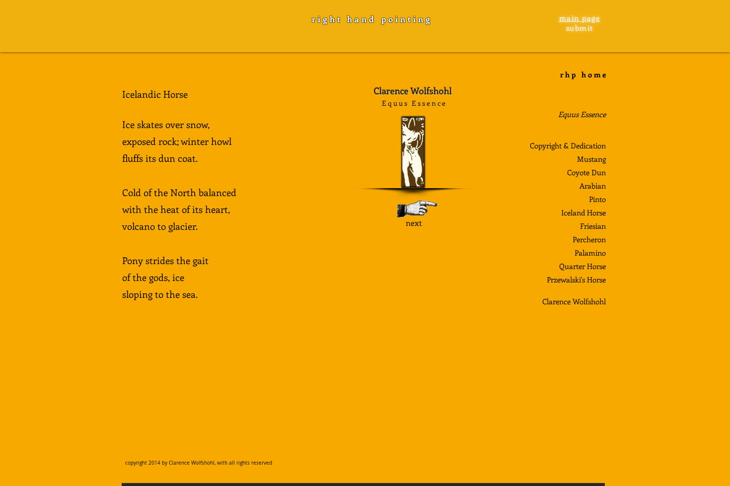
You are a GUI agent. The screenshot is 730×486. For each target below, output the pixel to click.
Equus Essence (582, 114)
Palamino (590, 253)
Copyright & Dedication (568, 145)
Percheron (589, 239)
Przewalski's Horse (576, 279)
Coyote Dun (586, 172)
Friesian (593, 226)
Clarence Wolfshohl (574, 301)
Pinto (597, 199)
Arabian (593, 186)
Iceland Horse (583, 212)
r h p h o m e (583, 74)
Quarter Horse (582, 266)
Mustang (591, 159)
